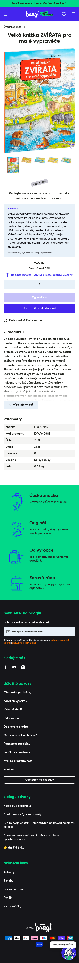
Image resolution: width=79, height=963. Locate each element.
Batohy (8, 880)
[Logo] (39, 14)
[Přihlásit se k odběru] (70, 631)
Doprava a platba (16, 726)
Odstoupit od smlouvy (39, 779)
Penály (8, 897)
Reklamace (11, 718)
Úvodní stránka (12, 27)
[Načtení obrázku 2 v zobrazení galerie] (26, 160)
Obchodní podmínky (17, 692)
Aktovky (9, 872)
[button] (73, 14)
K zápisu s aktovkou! (17, 806)
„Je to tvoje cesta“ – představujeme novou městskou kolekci (39, 825)
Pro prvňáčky (12, 906)
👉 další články (14, 847)
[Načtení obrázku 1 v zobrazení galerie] (13, 165)
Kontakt (9, 769)
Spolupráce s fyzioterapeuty (22, 814)
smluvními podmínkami (24, 643)
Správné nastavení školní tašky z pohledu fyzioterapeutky (31, 837)
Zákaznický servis (15, 701)
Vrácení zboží (13, 709)
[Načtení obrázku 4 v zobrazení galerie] (52, 160)
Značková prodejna (17, 752)
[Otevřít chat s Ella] (68, 952)
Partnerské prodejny (17, 743)
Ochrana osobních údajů (20, 735)
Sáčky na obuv (14, 889)
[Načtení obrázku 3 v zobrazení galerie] (39, 160)
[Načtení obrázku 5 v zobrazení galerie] (66, 160)
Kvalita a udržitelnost (18, 761)
